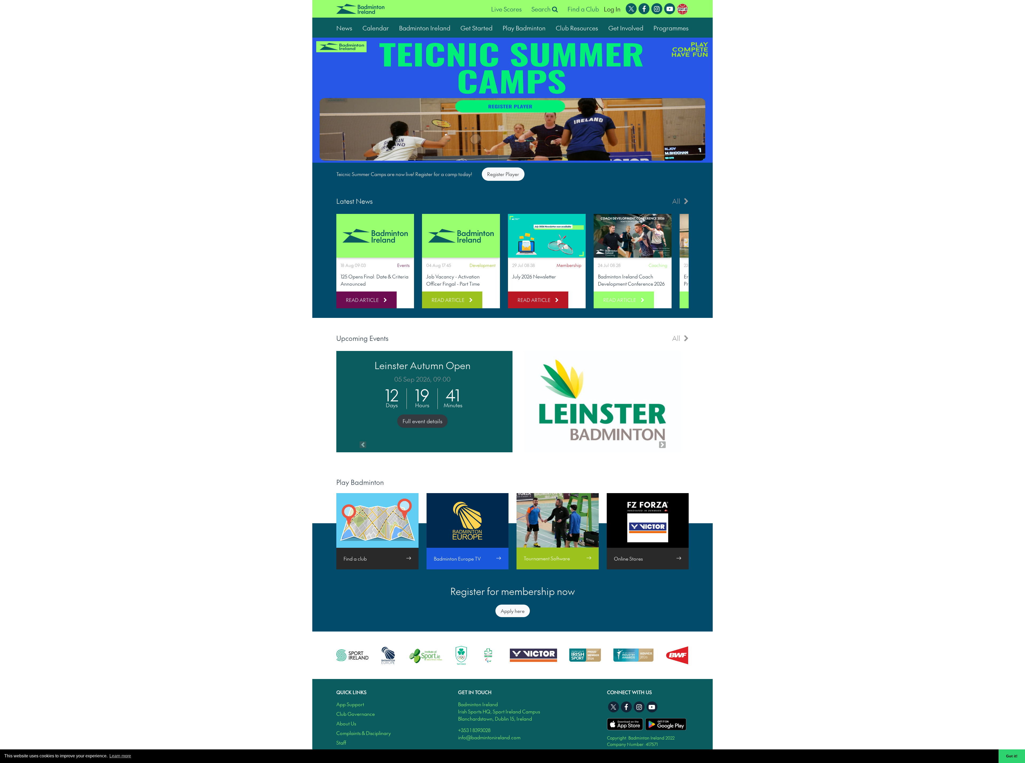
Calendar (375, 27)
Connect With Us (629, 692)
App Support (350, 704)
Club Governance (355, 713)
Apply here (513, 611)
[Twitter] (631, 8)
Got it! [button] (1012, 756)
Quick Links (351, 692)
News (344, 27)
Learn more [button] (120, 756)
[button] (362, 401)
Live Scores (506, 9)
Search (541, 9)
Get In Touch (475, 692)
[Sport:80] (682, 8)
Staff (341, 742)
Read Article (362, 300)
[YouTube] (669, 8)
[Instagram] (657, 8)
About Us (346, 723)
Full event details (422, 421)
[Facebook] (644, 8)
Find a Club (583, 9)
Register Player (503, 174)
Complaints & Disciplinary (363, 733)
